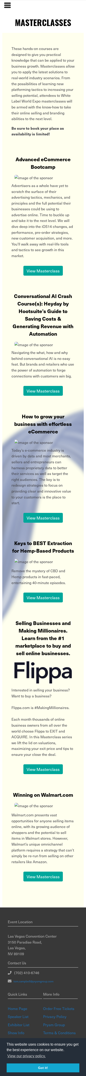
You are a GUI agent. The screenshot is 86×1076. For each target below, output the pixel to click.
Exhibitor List (18, 1024)
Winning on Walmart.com (43, 794)
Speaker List (18, 1016)
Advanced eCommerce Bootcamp (43, 162)
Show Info (16, 1032)
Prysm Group (54, 1024)
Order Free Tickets (58, 1008)
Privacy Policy (55, 1016)
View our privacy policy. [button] (26, 1056)
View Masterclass (43, 271)
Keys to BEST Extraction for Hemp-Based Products (43, 546)
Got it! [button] (43, 1068)
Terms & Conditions (59, 1032)
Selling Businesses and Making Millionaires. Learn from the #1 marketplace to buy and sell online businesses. (43, 638)
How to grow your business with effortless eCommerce (43, 423)
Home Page (17, 1008)
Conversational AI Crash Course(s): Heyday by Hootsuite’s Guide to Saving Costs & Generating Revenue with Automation (43, 314)
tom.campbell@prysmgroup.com (32, 981)
